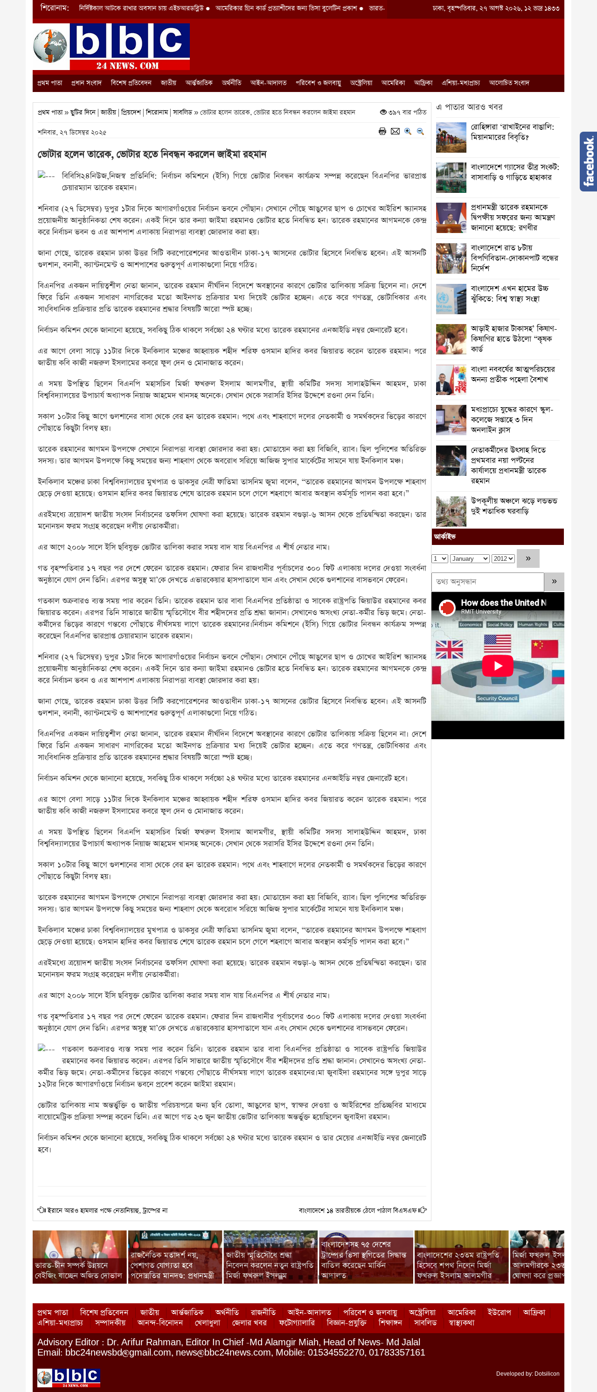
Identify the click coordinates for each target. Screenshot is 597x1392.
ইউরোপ (499, 1312)
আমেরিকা (393, 83)
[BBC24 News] (111, 46)
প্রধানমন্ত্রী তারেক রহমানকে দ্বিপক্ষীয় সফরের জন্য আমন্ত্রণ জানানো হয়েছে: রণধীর (513, 217)
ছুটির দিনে (83, 112)
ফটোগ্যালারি (297, 1323)
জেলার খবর (249, 1323)
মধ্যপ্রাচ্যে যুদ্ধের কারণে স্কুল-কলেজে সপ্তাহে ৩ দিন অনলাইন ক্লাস (512, 420)
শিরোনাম (157, 112)
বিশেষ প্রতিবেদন (131, 83)
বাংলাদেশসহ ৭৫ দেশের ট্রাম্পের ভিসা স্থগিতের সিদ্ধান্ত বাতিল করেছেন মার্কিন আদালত (363, 1260)
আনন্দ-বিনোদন (160, 1323)
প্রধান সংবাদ (86, 83)
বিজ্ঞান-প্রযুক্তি (347, 1323)
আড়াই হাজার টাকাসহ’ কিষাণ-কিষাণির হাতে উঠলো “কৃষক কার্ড (514, 339)
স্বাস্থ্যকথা (461, 1323)
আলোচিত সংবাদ (509, 83)
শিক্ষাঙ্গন (390, 1323)
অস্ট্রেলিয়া (361, 83)
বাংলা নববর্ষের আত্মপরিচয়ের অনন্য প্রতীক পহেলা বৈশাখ (513, 374)
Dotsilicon (547, 1374)
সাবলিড (182, 112)
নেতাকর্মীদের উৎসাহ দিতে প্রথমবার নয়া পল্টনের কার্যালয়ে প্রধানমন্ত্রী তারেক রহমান (508, 466)
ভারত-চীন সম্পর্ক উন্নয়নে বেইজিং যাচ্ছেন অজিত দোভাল (78, 1270)
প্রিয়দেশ (131, 112)
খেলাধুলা (207, 1323)
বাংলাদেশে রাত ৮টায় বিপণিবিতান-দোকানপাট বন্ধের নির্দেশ (514, 258)
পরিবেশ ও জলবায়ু (318, 83)
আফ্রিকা (423, 83)
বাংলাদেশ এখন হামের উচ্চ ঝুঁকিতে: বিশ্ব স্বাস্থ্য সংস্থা (509, 293)
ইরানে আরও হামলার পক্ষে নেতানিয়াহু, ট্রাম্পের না (107, 1210)
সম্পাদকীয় (110, 1323)
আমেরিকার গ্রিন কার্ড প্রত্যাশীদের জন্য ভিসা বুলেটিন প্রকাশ (244, 8)
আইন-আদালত (268, 83)
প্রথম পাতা (49, 83)
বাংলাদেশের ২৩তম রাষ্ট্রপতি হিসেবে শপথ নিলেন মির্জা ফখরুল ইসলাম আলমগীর (458, 1265)
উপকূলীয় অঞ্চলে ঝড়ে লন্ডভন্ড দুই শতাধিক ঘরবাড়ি (514, 506)
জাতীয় (168, 83)
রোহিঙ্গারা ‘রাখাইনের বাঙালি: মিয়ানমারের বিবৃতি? (513, 132)
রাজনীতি (263, 1312)
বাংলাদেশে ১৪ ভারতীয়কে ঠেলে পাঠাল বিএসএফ (358, 1210)
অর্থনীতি (231, 83)
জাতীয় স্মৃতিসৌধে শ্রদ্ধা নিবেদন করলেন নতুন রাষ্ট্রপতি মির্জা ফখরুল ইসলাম (270, 1265)
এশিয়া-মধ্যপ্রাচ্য (461, 83)
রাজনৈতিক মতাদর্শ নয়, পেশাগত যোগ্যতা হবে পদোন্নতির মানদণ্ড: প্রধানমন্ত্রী (173, 1265)
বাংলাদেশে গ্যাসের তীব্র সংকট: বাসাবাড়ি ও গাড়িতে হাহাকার (515, 172)
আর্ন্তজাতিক (199, 83)
